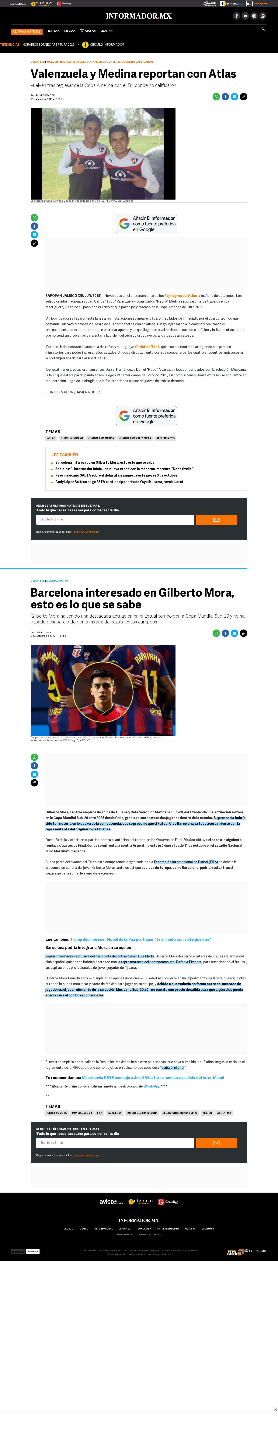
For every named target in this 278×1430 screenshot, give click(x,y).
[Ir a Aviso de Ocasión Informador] (18, 2)
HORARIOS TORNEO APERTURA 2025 (48, 44)
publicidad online (150, 1234)
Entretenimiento (168, 1228)
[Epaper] (230, 2)
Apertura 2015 (165, 438)
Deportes (38, 61)
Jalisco (53, 31)
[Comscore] (256, 1249)
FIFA (99, 1112)
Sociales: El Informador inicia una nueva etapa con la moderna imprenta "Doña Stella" (124, 468)
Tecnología (143, 1228)
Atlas (51, 438)
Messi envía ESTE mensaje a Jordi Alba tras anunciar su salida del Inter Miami (153, 1077)
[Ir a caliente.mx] (209, 2)
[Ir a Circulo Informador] (39, 2)
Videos (90, 31)
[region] (139, 1421)
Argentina (224, 1112)
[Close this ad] (275, 1409)
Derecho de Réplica (137, 1254)
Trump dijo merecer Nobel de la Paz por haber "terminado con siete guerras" (141, 939)
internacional (104, 1228)
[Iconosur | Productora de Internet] (18, 1249)
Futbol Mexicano (72, 438)
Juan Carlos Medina (101, 438)
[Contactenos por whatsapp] (262, 15)
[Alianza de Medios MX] (235, 1249)
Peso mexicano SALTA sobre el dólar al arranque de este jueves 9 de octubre (116, 475)
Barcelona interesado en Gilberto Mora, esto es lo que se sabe (104, 462)
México (69, 31)
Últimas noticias (27, 31)
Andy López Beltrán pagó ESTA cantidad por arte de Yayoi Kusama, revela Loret (119, 481)
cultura (190, 1228)
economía (208, 1228)
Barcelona (115, 1112)
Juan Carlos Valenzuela (135, 438)
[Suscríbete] (256, 2)
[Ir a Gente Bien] (61, 2)
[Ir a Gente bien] (168, 1197)
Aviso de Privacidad (116, 1254)
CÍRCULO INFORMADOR (107, 44)
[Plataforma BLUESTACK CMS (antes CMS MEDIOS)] (33, 1249)
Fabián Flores (43, 631)
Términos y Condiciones (86, 531)
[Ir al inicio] (56, 15)
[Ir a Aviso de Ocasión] (111, 1197)
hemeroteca (125, 1234)
